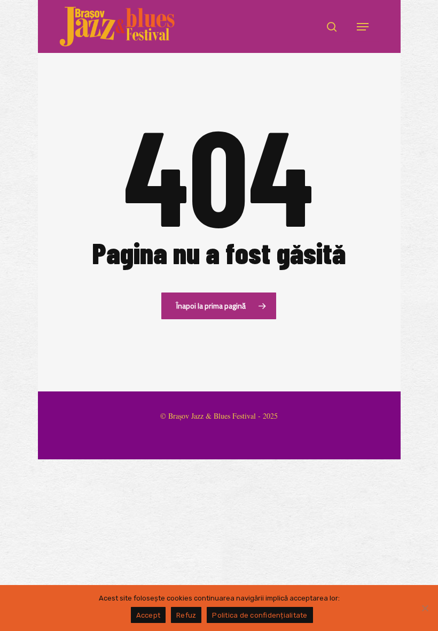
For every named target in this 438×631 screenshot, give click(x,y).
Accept (148, 615)
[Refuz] (424, 608)
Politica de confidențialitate (259, 615)
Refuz (186, 615)
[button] (362, 26)
